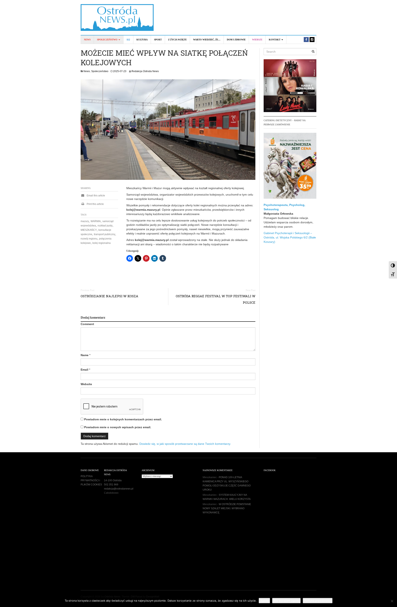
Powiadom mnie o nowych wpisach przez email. (117, 427)
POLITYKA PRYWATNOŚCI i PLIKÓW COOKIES (91, 480)
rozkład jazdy (105, 225)
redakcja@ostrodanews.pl (118, 488)
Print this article (95, 204)
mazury (85, 221)
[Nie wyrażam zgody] (392, 601)
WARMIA (96, 221)
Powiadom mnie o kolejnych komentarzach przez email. (123, 419)
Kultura (142, 39)
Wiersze (257, 39)
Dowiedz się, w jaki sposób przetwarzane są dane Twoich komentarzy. (185, 443)
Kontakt (275, 39)
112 (128, 39)
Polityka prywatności (317, 600)
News (87, 39)
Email (84, 369)
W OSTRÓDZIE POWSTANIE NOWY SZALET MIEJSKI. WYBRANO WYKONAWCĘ (227, 508)
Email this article (95, 195)
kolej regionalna (101, 243)
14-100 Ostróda (113, 480)
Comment (87, 324)
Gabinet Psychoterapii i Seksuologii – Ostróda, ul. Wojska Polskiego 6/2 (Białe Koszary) (290, 237)
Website (86, 384)
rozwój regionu (89, 238)
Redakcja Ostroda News (145, 71)
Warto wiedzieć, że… (206, 39)
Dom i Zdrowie (236, 39)
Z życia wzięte (177, 39)
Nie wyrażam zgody (286, 600)
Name (84, 355)
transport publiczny (104, 234)
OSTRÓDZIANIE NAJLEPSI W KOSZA (109, 296)
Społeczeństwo (107, 39)
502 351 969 (111, 484)
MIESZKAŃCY (89, 230)
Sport (158, 39)
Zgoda (264, 600)
